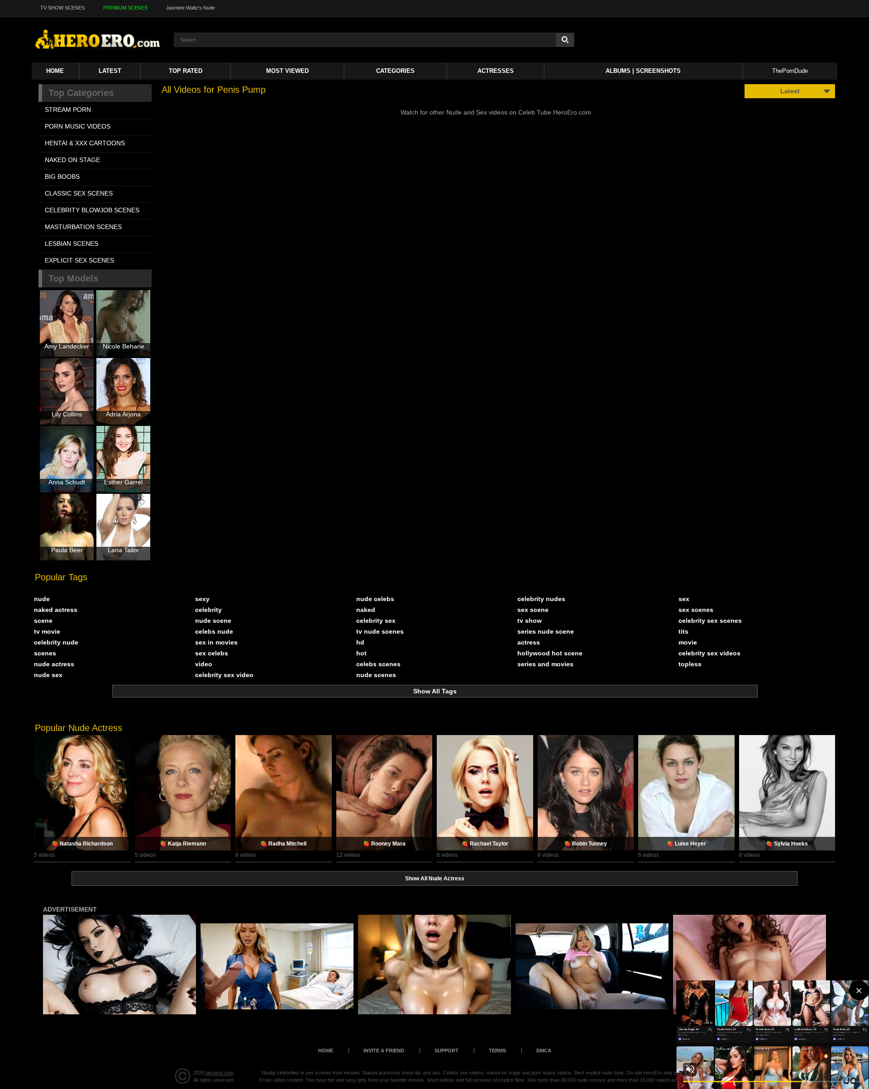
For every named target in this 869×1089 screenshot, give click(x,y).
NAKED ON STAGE (72, 159)
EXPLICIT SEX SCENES (79, 260)
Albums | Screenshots (643, 70)
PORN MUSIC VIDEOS (77, 126)
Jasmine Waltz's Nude (190, 7)
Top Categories (81, 93)
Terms (497, 1050)
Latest (110, 70)
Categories (395, 70)
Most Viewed (287, 70)
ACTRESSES (495, 70)
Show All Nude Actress (434, 878)
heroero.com (219, 1072)
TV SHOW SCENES (62, 7)
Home (55, 70)
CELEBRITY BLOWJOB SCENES (92, 210)
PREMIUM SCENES (125, 7)
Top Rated (185, 70)
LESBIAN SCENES (71, 243)
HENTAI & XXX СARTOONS (85, 143)
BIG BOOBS (62, 176)
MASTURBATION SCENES (83, 226)
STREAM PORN (68, 109)
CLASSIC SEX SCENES (79, 193)
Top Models (73, 278)
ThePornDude (790, 70)
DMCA (543, 1050)
